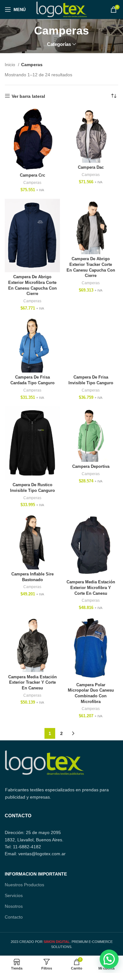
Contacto (14, 917)
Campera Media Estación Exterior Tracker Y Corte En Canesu (32, 682)
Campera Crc (32, 175)
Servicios (14, 895)
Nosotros (14, 906)
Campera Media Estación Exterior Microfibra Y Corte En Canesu (91, 587)
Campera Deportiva (90, 466)
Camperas (32, 182)
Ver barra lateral (28, 96)
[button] (109, 959)
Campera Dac (91, 167)
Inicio (10, 64)
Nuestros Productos (24, 884)
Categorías (59, 44)
